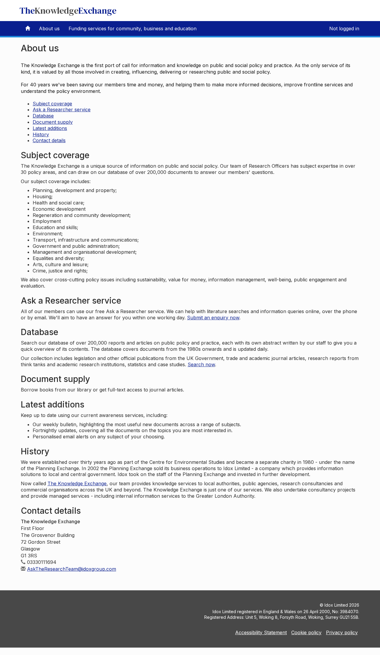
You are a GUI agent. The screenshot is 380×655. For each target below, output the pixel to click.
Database (43, 116)
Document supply (53, 122)
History (41, 134)
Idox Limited (336, 605)
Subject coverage (52, 104)
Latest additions (50, 128)
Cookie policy (306, 632)
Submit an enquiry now (213, 318)
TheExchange (68, 10)
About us (49, 28)
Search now (201, 364)
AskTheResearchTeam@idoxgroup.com (71, 569)
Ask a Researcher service (62, 109)
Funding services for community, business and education (133, 28)
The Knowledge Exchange (77, 483)
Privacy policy (342, 632)
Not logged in (344, 28)
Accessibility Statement (261, 632)
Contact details (49, 140)
